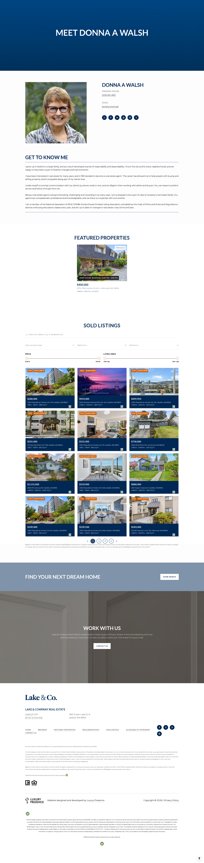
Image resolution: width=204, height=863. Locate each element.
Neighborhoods (91, 730)
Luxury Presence (95, 800)
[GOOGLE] (130, 117)
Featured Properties (64, 730)
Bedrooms (134, 345)
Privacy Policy (171, 800)
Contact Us (30, 733)
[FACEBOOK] (110, 117)
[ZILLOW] (123, 117)
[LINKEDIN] (117, 117)
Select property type (33, 345)
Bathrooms (82, 345)
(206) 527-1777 (31, 714)
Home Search (169, 577)
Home (28, 730)
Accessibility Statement (138, 730)
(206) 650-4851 (109, 95)
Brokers (42, 730)
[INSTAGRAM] (104, 117)
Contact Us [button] (102, 646)
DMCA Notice (112, 730)
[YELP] (136, 117)
